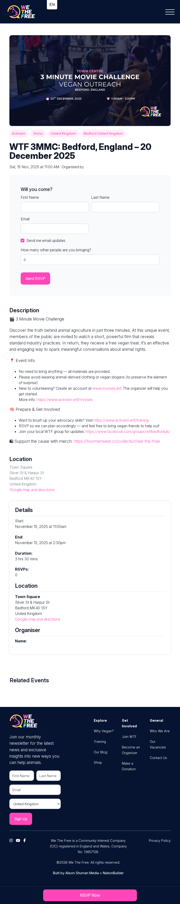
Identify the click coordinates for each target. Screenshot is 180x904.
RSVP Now (90, 895)
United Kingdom (63, 133)
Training (100, 742)
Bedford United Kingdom (103, 133)
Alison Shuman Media (82, 873)
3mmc (38, 133)
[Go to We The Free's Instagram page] (12, 841)
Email (25, 219)
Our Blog (100, 752)
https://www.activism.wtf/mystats (65, 399)
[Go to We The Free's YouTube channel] (19, 841)
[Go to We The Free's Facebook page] (25, 841)
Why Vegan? (104, 731)
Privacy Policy (160, 841)
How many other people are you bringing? (56, 250)
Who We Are (160, 731)
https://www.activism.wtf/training (121, 420)
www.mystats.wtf (106, 388)
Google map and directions (32, 489)
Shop (98, 762)
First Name (30, 197)
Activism (18, 133)
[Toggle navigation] (171, 12)
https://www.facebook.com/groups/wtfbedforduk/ (128, 431)
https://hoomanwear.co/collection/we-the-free (117, 441)
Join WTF (129, 737)
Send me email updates (45, 240)
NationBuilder (113, 873)
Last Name (100, 197)
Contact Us (158, 758)
